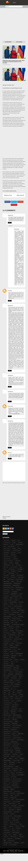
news (14, 717)
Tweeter (14, 201)
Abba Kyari (20, 542)
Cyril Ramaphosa (12, 614)
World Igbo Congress (8, 842)
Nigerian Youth (15, 745)
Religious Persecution (8, 791)
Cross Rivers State (15, 612)
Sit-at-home (21, 805)
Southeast (12, 813)
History (17, 665)
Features (17, 645)
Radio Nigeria (16, 787)
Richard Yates (10, 406)
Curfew (5, 614)
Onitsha (5, 764)
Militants (20, 711)
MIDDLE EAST (13, 711)
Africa (19, 548)
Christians (5, 604)
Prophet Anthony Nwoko (16, 780)
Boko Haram (15, 591)
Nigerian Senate (7, 745)
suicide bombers (7, 820)
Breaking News (14, 593)
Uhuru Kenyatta (7, 830)
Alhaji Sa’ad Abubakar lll (8, 560)
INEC (20, 678)
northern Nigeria (7, 754)
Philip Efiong (6, 772)
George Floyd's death (8, 659)
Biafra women (6, 589)
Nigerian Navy (6, 741)
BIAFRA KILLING (16, 585)
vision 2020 (6, 836)
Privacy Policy (20, 850)
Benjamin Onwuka (19, 579)
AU (17, 573)
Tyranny (5, 828)
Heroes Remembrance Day (9, 665)
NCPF (9, 717)
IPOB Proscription (7, 686)
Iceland (5, 671)
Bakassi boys (6, 577)
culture (22, 612)
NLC (11, 748)
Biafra (13, 581)
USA (10, 834)
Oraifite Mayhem (7, 768)
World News (16, 842)
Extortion (17, 636)
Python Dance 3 (7, 785)
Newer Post (9, 195)
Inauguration (6, 678)
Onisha (19, 762)
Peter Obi (15, 770)
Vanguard (15, 834)
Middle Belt (6, 711)
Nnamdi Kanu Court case (8, 750)
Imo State (15, 676)
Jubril (17, 696)
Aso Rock (19, 571)
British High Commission (16, 595)
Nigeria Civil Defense (17, 725)
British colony (6, 595)
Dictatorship (13, 620)
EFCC (17, 628)
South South (16, 811)
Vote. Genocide (13, 836)
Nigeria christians (7, 725)
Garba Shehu (6, 657)
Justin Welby (6, 698)
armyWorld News (11, 569)
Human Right (16, 667)
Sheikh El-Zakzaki (11, 803)
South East (19, 809)
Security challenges (16, 801)
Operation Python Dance (8, 766)
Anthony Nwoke (7, 564)
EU (22, 634)
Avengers (13, 575)
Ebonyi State (11, 626)
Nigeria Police (13, 729)
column (12, 608)
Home (4, 850)
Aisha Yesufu (13, 554)
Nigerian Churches (7, 735)
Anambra (16, 562)
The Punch (6, 824)
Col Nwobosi (6, 608)
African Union (6, 552)
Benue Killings (6, 581)
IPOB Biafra (17, 684)
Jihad (9, 694)
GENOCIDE (13, 657)
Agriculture (13, 552)
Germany (16, 659)
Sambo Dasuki (6, 799)
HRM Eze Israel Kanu (7, 667)
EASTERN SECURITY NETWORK (18, 624)
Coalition (9, 606)
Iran (12, 688)
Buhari (11, 597)
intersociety (6, 684)
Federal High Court (13, 647)
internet (18, 682)
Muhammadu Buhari (17, 715)
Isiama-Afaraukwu (7, 690)
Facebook (8, 201)
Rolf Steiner (6, 795)
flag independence (7, 649)
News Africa (19, 717)
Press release (13, 776)
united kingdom (7, 832)
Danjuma (19, 614)
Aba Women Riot (7, 542)
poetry (12, 772)
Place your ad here (6, 516)
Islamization (19, 690)
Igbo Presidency (18, 674)
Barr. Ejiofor (13, 577)
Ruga (12, 795)
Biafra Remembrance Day (8, 587)
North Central (18, 752)
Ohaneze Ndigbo (16, 760)
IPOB (12, 684)
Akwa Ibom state (7, 556)
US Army (5, 834)
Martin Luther (6, 708)
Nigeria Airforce (7, 723)
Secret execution (7, 801)
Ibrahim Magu (16, 669)
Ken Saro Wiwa (18, 698)
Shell (19, 803)
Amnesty (11, 562)
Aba (18, 540)
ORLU (21, 768)
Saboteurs (6, 797)
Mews (20, 708)
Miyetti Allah (6, 713)
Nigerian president (7, 743)
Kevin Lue (9, 452)
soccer (10, 807)
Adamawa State (7, 548)
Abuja (5, 546)
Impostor (21, 676)
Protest (5, 782)
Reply (10, 222)
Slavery (5, 807)
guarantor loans (17, 413)
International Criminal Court (9, 682)
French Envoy (6, 653)
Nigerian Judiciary (20, 739)
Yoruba (22, 842)
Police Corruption (19, 772)
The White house (13, 824)
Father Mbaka (19, 643)
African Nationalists (16, 550)
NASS (5, 717)
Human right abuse (7, 669)
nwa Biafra (10, 290)
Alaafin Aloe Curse (7, 558)
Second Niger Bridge (20, 799)
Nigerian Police (14, 741)
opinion (16, 766)
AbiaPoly (12, 544)
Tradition (17, 826)
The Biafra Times (17, 849)
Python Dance (15, 782)
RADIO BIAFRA (14, 785)
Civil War (11, 604)
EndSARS (19, 632)
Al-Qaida (14, 556)
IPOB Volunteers (16, 686)
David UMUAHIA (7, 618)
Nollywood (6, 752)
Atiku (5, 573)
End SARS (13, 632)
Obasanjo (13, 756)
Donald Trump (6, 622)
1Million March (6, 540)
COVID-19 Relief (21, 610)
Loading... (4, 518)
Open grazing (11, 764)
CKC (20, 604)
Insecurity (11, 680)
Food (14, 649)
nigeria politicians (7, 731)
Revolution (6, 793)
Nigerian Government (17, 737)
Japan (14, 692)
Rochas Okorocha (20, 793)
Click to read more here (11, 190)
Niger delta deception (8, 721)
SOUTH (5, 809)
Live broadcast (6, 706)
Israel (5, 692)
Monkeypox (13, 713)
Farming (12, 643)
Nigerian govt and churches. (9, 739)
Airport (19, 552)
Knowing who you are (8, 702)
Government (6, 661)
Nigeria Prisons (16, 731)
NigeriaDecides (7, 733)
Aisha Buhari (6, 554)
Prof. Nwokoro (6, 780)
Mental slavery (14, 708)
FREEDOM (5, 651)
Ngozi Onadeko (7, 719)
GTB (17, 661)
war (4, 838)
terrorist (11, 822)
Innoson (5, 680)
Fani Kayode (6, 643)
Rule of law (17, 795)
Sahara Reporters (13, 797)
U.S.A (13, 828)
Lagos (15, 702)
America (5, 562)
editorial (5, 628)
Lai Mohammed (7, 704)
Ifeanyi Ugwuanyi (18, 671)
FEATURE (5, 645)
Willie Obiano (17, 838)
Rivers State (12, 793)
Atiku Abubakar (11, 573)
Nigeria (16, 721)
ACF (18, 546)
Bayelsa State (20, 577)
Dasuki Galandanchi (7, 616)
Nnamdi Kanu (17, 748)
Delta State (6, 620)
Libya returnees (15, 704)
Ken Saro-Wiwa (6, 700)
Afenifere (14, 548)
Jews (4, 694)
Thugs (20, 824)
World (5, 840)
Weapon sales (10, 838)
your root (5, 844)
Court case (13, 610)
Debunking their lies (16, 618)
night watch (6, 748)
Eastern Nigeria (7, 624)
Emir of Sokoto (7, 632)
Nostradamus (15, 754)
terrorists (17, 822)
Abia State (6, 544)
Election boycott (19, 630)
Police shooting (7, 774)
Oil (22, 760)
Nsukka (21, 754)
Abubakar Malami (19, 544)
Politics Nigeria (21, 774)
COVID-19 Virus (7, 612)
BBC (4, 579)
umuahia (13, 830)
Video (20, 834)
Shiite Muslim (6, 805)
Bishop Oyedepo (7, 591)
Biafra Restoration (19, 587)
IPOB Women (6, 688)
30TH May (13, 540)
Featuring (5, 647)
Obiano (18, 756)
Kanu (12, 698)
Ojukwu (5, 762)
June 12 (21, 696)
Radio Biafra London (7, 787)
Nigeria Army (14, 723)
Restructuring (17, 791)
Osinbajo (5, 770)
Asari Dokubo (6, 571)
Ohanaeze (22, 758)
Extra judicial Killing (7, 639)
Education (11, 628)
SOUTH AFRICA (11, 809)
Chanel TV (16, 599)
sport (18, 817)
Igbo (5, 674)
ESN (18, 634)
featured (11, 645)
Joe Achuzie (14, 694)
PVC (9, 782)
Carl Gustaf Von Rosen (8, 599)
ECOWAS (17, 626)
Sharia (5, 803)
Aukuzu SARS (6, 575)
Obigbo (5, 758)
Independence (14, 678)
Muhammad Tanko (7, 715)
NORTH (11, 752)
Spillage (13, 817)
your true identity (13, 844)
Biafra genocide (17, 583)
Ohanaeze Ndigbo (7, 760)
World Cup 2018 (11, 840)
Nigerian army (20, 733)
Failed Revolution (7, 641)
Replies (10, 225)
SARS (12, 799)
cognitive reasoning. (18, 606)
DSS (16, 622)
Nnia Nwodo (17, 750)
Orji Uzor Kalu (15, 768)
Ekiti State (6, 630)
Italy (9, 692)
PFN (20, 770)
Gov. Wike (22, 659)
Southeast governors (8, 815)
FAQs (16, 850)
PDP (10, 770)
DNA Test (20, 620)
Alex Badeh (15, 558)
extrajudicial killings (18, 639)
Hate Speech (6, 663)
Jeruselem (19, 692)
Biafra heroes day (7, 585)
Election (12, 630)
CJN (16, 604)
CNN (4, 606)
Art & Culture (19, 569)
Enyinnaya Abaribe (11, 634)
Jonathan (5, 696)
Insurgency (17, 680)
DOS (12, 622)
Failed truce (15, 641)
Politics (13, 774)
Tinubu (5, 826)
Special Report (6, 817)
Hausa (12, 663)
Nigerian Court (16, 735)
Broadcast (6, 597)
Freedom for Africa (13, 651)
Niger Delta (14, 719)
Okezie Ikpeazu (12, 762)
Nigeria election (7, 727)
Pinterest (14, 204)
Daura (15, 616)
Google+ (21, 201)
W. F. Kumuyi (21, 836)
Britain (20, 593)
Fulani (12, 653)
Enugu (5, 634)
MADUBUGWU (14, 706)
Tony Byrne (11, 826)
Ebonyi (5, 626)
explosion (11, 636)
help (19, 456)
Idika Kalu (11, 671)
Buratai (16, 597)
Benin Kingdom (11, 579)
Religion (12, 789)
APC (13, 564)
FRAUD (19, 649)
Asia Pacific (13, 571)
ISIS (14, 690)
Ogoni (16, 758)
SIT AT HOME (13, 805)
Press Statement (7, 778)
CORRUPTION (6, 610)
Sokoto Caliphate (17, 807)
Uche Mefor (18, 828)
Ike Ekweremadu (7, 676)
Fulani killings (6, 655)
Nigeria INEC (6, 729)
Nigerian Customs (7, 737)
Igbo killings (10, 674)
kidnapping (18, 700)
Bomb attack (6, 593)
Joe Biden (21, 694)
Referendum (6, 789)
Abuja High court (11, 546)
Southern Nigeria (17, 815)
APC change (18, 564)
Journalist (11, 696)
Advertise (12, 850)
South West (6, 813)
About (8, 850)
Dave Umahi (20, 616)
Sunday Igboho (15, 820)
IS (15, 688)
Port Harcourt (6, 776)
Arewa (5, 569)
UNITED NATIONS (15, 832)
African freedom (7, 550)
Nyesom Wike (6, 756)
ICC (21, 669)
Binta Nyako (18, 589)
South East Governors (8, 811)
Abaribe (13, 542)
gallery (20, 655)
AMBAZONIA (17, 560)
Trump (22, 826)
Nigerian (13, 733)
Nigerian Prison (16, 743)
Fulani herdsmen (19, 653)
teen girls (5, 822)
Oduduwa (11, 758)
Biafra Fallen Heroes (8, 583)
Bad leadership (20, 575)
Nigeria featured (15, 727)
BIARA (12, 589)
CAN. (21, 597)
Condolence (18, 608)
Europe (5, 636)
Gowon (12, 661)
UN (18, 830)
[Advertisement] (14, 24)
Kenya (13, 700)
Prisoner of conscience (17, 778)
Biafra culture (19, 581)
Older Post (20, 195)
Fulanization (13, 655)
